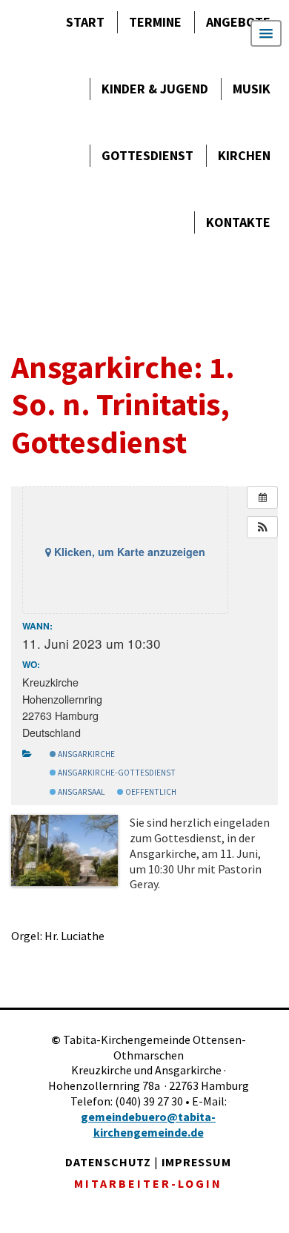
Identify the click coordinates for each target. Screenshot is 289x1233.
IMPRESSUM (196, 1161)
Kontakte (238, 222)
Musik (251, 88)
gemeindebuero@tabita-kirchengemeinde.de (148, 1124)
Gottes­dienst (147, 155)
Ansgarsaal (80, 792)
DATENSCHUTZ (108, 1161)
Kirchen (244, 155)
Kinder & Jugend (155, 88)
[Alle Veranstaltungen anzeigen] (262, 497)
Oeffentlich (150, 792)
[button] (262, 527)
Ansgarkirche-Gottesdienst (116, 772)
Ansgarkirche (85, 754)
